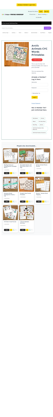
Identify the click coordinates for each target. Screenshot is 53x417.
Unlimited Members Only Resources (38, 128)
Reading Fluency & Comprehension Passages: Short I (10, 166)
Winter (34, 121)
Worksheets (35, 118)
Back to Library (37, 59)
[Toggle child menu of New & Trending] (47, 14)
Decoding (35, 124)
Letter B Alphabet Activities (24, 222)
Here (44, 110)
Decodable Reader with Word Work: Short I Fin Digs (26, 166)
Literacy (42, 118)
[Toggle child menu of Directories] (36, 14)
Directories (32, 14)
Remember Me (36, 93)
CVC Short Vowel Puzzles (10, 221)
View (7, 173)
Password (34, 87)
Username (34, 82)
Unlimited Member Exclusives (39, 132)
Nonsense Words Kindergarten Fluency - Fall (9, 195)
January (41, 124)
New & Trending (42, 14)
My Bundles (39, 17)
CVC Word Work (42, 121)
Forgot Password (36, 103)
